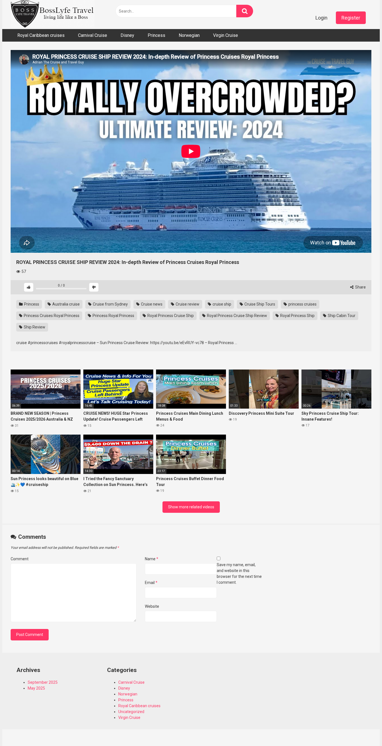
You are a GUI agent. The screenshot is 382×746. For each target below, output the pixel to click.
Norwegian (189, 35)
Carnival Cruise (92, 35)
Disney (127, 35)
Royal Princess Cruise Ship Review (236, 315)
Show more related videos (191, 507)
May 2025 (36, 688)
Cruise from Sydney (110, 304)
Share (360, 287)
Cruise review (187, 304)
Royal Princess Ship (297, 315)
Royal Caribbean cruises (41, 35)
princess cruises (302, 304)
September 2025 (43, 682)
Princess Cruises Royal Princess (51, 315)
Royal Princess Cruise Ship (170, 315)
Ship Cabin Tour (341, 315)
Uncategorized (131, 711)
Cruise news (151, 304)
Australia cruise (65, 304)
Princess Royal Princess (113, 315)
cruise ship (221, 304)
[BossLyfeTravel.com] (53, 14)
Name (151, 559)
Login (321, 18)
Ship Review (34, 327)
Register (350, 18)
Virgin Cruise (225, 35)
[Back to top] (363, 729)
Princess (156, 35)
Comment (20, 559)
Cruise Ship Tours (259, 304)
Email (151, 582)
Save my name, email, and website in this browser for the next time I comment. (239, 574)
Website (152, 606)
